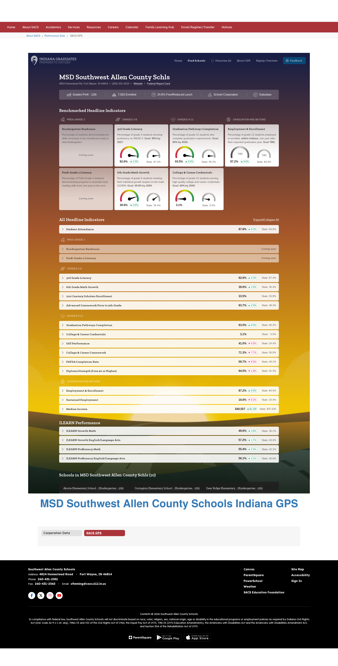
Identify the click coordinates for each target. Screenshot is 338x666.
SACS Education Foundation (264, 592)
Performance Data (55, 35)
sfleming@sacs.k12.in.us (88, 583)
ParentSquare (254, 575)
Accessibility (300, 575)
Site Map (297, 569)
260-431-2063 (45, 583)
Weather (250, 586)
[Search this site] (329, 11)
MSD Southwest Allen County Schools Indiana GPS (169, 502)
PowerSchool (253, 581)
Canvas (249, 569)
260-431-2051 (48, 579)
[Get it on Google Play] (168, 637)
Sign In (296, 581)
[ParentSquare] (140, 637)
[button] (273, 11)
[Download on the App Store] (197, 637)
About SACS (33, 35)
